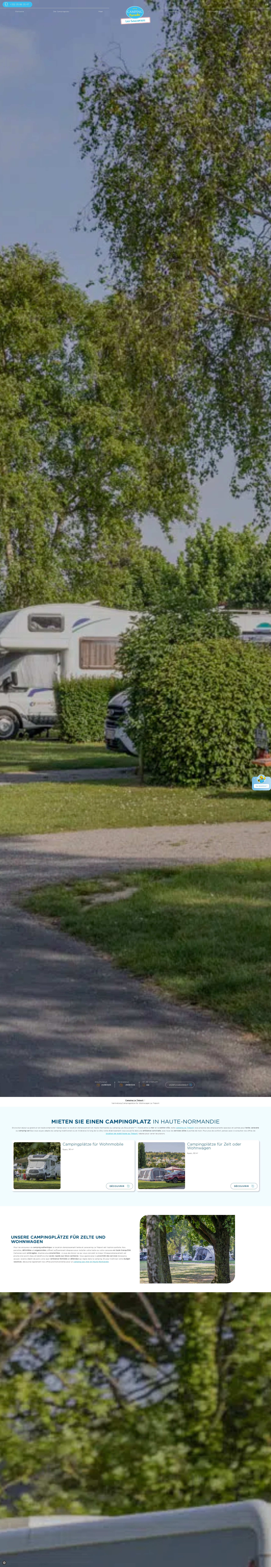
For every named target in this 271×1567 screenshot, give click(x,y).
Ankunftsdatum (101, 1082)
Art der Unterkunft (150, 1082)
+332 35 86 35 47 (19, 4)
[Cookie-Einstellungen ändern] (4, 1563)
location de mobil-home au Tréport (122, 1134)
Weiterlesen (24, 1145)
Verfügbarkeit (179, 1085)
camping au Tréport (185, 1128)
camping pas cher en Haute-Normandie (91, 1262)
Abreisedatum (123, 1082)
